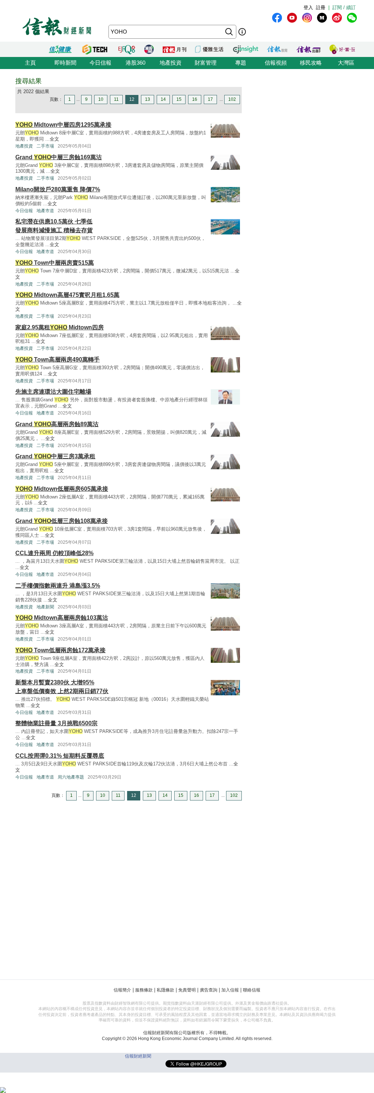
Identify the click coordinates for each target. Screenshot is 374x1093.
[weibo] (337, 18)
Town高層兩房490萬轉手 (57, 359)
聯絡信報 (251, 990)
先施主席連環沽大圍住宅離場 (53, 392)
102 (232, 99)
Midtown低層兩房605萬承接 (61, 489)
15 (179, 99)
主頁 (30, 63)
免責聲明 (187, 990)
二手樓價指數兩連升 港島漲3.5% (57, 585)
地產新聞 (45, 606)
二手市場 (45, 146)
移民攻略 (311, 63)
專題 (240, 63)
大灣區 (346, 63)
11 (116, 99)
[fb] (277, 18)
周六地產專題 (71, 777)
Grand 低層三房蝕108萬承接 (61, 521)
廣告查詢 (208, 990)
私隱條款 (165, 990)
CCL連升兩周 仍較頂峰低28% (54, 553)
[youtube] (292, 18)
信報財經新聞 (138, 1056)
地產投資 (171, 63)
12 (131, 99)
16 (194, 99)
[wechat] (352, 18)
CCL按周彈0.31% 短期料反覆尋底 (59, 756)
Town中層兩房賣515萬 (54, 263)
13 (147, 99)
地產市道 (45, 210)
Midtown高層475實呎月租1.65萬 (67, 295)
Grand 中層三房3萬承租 (55, 456)
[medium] (322, 18)
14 (163, 99)
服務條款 (144, 990)
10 (100, 99)
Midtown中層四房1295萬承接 (63, 125)
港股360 (135, 63)
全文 (54, 139)
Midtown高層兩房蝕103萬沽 (61, 618)
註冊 (320, 7)
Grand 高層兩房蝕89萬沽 (57, 424)
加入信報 (230, 990)
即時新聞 (65, 63)
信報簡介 (122, 990)
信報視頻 (276, 63)
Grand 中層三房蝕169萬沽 (58, 157)
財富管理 (206, 63)
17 (210, 99)
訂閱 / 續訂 (344, 7)
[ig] (307, 18)
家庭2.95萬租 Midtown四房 (59, 327)
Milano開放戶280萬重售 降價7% (57, 189)
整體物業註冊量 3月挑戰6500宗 (56, 723)
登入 (308, 7)
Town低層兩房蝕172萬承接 (60, 650)
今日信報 (100, 63)
